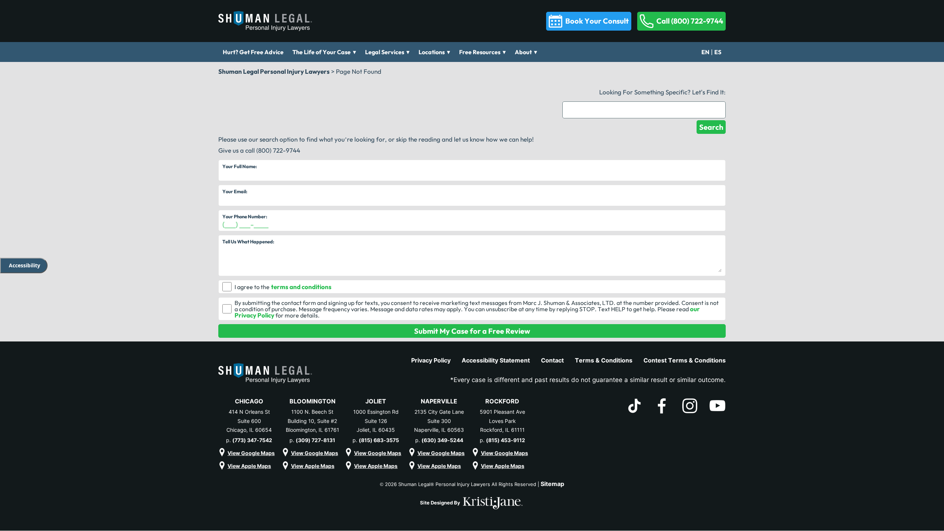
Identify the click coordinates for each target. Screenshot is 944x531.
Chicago (249, 401)
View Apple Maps (249, 466)
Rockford (502, 401)
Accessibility (24, 265)
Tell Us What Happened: (248, 241)
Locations (432, 52)
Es (717, 52)
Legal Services (384, 52)
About (523, 52)
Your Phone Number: (244, 216)
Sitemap (552, 483)
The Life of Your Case (321, 52)
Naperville (439, 401)
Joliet (375, 401)
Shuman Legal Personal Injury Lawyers (274, 71)
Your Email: (234, 191)
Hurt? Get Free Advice (253, 52)
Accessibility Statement (496, 360)
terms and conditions (301, 287)
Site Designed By (440, 503)
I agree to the (252, 287)
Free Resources (479, 52)
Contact (552, 360)
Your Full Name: (239, 166)
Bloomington (312, 401)
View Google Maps (251, 453)
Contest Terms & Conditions (684, 360)
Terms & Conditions (603, 360)
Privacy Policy (431, 360)
